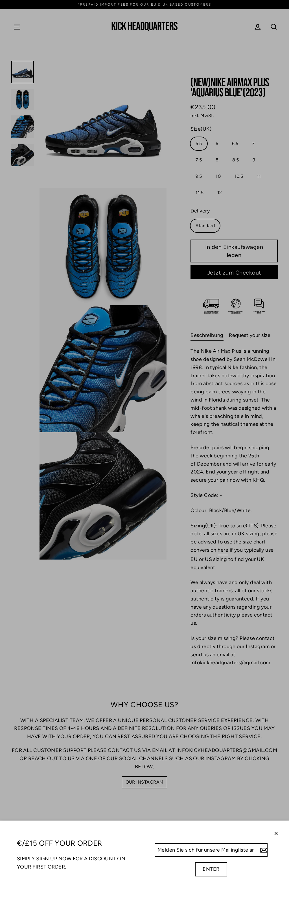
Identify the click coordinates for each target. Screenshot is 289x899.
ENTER (211, 869)
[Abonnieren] (263, 850)
